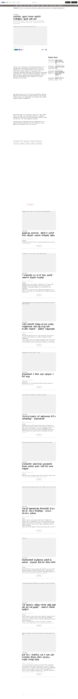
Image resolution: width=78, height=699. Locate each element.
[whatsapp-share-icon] (14, 50)
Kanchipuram (22, 143)
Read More (39, 387)
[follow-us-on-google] (46, 50)
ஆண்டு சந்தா (60, 5)
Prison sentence (16, 143)
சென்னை (50, 475)
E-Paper (10, 2)
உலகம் (25, 5)
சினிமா (28, 5)
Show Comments (30, 204)
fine (21, 141)
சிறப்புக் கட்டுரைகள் (53, 5)
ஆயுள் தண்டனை (26, 141)
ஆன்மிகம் (42, 5)
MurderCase (33, 143)
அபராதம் (32, 141)
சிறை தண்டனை (38, 141)
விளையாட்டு (33, 5)
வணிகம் (47, 5)
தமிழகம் (17, 5)
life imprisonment (16, 141)
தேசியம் (21, 5)
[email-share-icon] (21, 50)
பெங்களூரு (24, 242)
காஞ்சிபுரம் (27, 143)
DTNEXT (14, 2)
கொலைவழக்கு (39, 143)
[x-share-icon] (16, 50)
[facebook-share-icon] (18, 50)
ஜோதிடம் (38, 5)
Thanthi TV (19, 2)
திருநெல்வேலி (24, 383)
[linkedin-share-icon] (19, 50)
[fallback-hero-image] (51, 61)
